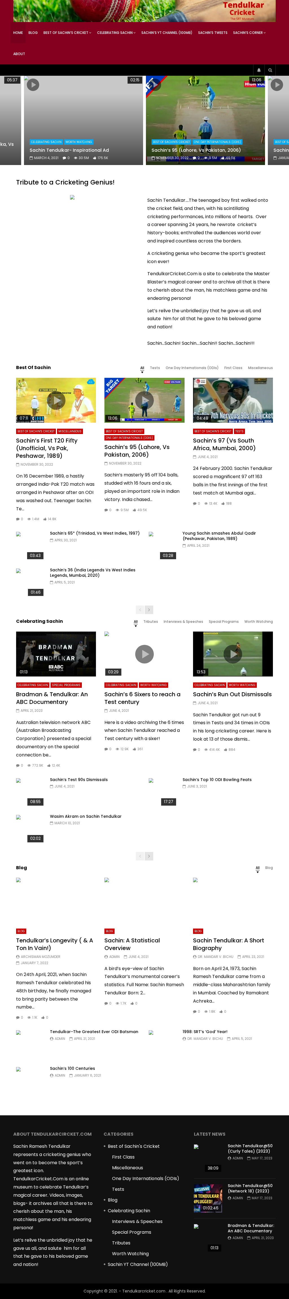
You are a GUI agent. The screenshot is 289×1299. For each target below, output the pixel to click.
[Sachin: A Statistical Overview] (144, 900)
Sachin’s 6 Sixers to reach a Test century (142, 698)
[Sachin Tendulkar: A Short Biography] (233, 900)
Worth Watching (78, 142)
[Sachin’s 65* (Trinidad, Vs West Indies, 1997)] (30, 546)
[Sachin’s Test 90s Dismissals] (30, 792)
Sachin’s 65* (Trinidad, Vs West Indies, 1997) (95, 533)
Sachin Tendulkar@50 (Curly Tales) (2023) (250, 1148)
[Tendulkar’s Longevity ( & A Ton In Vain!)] (56, 900)
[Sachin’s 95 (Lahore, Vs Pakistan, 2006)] (205, 120)
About (19, 53)
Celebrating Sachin (115, 32)
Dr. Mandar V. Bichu (215, 956)
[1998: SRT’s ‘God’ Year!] (163, 1044)
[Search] (270, 70)
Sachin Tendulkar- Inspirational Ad (69, 150)
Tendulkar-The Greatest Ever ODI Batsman (94, 1032)
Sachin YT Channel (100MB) (138, 1264)
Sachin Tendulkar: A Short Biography (228, 944)
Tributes (121, 1243)
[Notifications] (258, 70)
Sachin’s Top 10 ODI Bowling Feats (217, 779)
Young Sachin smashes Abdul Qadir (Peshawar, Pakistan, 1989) (219, 535)
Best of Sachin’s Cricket (65, 32)
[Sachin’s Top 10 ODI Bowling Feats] (163, 792)
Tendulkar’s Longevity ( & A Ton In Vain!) (54, 944)
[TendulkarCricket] (144, 11)
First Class (123, 1157)
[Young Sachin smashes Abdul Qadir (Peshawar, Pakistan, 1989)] (163, 546)
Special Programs (66, 685)
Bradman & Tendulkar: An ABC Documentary (52, 698)
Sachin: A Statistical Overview (132, 944)
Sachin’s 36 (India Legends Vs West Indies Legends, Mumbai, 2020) (92, 572)
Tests (239, 431)
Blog (33, 32)
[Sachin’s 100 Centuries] (30, 1081)
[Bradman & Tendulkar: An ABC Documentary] (208, 1238)
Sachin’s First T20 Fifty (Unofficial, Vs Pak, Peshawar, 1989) (47, 448)
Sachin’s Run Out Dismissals (232, 694)
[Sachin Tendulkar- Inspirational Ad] (83, 120)
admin (114, 956)
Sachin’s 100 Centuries (72, 1068)
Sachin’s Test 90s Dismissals (79, 779)
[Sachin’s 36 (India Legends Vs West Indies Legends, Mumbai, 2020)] (30, 583)
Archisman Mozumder (40, 956)
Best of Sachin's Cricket (171, 142)
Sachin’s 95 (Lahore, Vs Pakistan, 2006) (196, 150)
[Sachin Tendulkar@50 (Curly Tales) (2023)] (208, 1158)
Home (18, 32)
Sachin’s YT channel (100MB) (166, 32)
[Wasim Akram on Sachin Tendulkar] (30, 829)
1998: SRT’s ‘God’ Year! (205, 1032)
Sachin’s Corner (248, 32)
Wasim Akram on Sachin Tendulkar (86, 816)
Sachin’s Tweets (212, 32)
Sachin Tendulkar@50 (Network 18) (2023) (250, 1188)
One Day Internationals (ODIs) (217, 142)
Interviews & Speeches (137, 1221)
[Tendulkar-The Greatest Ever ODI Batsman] (30, 1044)
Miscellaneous (70, 431)
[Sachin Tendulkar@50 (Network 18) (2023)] (208, 1198)
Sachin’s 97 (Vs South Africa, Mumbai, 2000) (224, 444)
